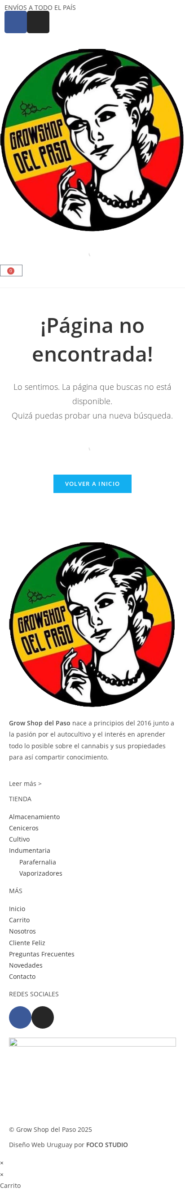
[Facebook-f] (20, 1017)
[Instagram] (42, 1017)
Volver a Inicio (92, 484)
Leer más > (25, 783)
